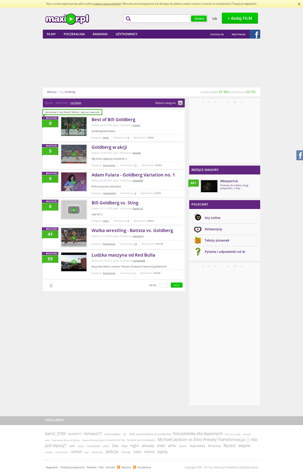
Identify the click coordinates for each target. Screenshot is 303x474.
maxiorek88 (139, 260)
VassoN (137, 152)
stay (124, 446)
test (87, 452)
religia (81, 446)
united (76, 451)
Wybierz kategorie (165, 103)
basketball (93, 446)
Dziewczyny (213, 229)
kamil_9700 (55, 433)
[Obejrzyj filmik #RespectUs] (209, 186)
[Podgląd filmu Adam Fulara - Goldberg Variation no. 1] (74, 182)
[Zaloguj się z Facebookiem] (255, 34)
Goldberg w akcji (109, 147)
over (161, 445)
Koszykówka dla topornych (198, 433)
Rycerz (230, 445)
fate (115, 445)
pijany (162, 451)
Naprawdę (197, 446)
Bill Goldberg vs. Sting (115, 203)
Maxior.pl (67, 19)
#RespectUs (229, 181)
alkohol (149, 452)
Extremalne (109, 165)
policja (112, 451)
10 (135, 243)
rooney (48, 452)
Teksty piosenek (217, 240)
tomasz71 (93, 433)
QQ (124, 434)
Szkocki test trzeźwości (141, 440)
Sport (106, 137)
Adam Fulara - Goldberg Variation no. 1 (133, 175)
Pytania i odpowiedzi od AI (225, 252)
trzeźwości (97, 452)
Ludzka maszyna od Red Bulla (123, 255)
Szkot (137, 452)
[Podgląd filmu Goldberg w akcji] (74, 154)
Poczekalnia (144, 467)
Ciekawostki (109, 193)
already (148, 445)
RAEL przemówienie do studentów (150, 434)
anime (183, 446)
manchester (61, 452)
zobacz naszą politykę (107, 4)
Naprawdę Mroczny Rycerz (66, 440)
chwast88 (138, 180)
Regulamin (52, 467)
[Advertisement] (151, 63)
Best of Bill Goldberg (113, 119)
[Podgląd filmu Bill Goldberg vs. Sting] (74, 210)
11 (135, 165)
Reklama (91, 467)
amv (172, 445)
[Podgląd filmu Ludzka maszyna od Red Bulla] (74, 262)
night (134, 445)
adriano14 (138, 236)
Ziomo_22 (138, 208)
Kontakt (110, 467)
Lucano (136, 125)
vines (106, 446)
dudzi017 (75, 434)
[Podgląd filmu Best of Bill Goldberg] (74, 126)
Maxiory (126, 467)
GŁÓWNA (76, 102)
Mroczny (214, 446)
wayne (244, 445)
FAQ (101, 467)
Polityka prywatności (73, 467)
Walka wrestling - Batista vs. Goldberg (132, 230)
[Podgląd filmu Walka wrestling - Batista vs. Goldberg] (74, 237)
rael (72, 446)
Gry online (212, 218)
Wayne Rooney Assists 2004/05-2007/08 (103, 440)
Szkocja (125, 452)
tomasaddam (112, 434)
